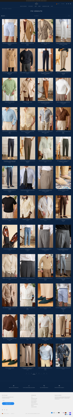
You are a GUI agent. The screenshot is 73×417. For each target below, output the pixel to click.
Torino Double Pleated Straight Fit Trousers (63, 73)
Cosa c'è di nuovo (23, 6)
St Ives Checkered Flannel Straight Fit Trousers (63, 279)
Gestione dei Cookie (34, 406)
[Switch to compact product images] (4, 16)
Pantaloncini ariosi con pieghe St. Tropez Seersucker (63, 308)
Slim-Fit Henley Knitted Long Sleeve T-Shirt (45, 368)
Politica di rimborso (33, 402)
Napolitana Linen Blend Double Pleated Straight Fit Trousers (45, 102)
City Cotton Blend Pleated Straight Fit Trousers (63, 339)
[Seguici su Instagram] (2, 409)
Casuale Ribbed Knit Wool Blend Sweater (27, 72)
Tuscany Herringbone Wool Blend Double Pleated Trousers (63, 249)
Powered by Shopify (36, 413)
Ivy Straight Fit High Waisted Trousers (27, 278)
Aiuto (52, 6)
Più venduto (10, 8)
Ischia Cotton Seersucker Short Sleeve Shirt (63, 132)
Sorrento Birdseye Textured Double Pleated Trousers (45, 190)
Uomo (36, 6)
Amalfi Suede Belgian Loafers (45, 307)
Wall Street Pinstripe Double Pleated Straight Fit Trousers (45, 73)
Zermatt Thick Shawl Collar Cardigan (10, 278)
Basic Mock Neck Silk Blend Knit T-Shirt (9, 219)
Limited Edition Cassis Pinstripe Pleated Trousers (27, 161)
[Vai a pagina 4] (46, 373)
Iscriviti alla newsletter (8, 403)
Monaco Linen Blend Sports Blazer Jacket (27, 44)
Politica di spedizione (34, 401)
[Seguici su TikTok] (6, 409)
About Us (32, 405)
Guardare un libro (45, 6)
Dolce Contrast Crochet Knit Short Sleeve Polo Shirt (45, 339)
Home (3, 8)
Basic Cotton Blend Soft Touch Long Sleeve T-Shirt (9, 339)
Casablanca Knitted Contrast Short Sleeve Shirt (27, 132)
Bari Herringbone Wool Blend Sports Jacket (10, 308)
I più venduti (30, 6)
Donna (39, 6)
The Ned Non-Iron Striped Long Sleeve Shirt (28, 190)
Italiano (62, 3)
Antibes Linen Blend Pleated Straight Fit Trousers (63, 220)
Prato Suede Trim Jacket (45, 43)
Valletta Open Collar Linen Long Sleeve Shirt (27, 308)
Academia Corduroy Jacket (28, 219)
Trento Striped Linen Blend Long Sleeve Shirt (9, 132)
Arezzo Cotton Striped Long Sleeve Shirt (27, 338)
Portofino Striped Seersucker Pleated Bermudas (10, 44)
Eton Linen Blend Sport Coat (45, 219)
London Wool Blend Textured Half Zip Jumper (45, 279)
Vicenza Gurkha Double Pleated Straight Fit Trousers (28, 368)
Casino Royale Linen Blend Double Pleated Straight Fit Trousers (9, 161)
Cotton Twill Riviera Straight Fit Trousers (9, 190)
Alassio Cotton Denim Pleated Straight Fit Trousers (27, 249)
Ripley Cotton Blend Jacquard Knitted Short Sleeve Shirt (45, 132)
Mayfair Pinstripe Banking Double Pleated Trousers (45, 249)
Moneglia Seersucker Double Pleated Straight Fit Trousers (63, 44)
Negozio (5, 8)
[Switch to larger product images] (1, 16)
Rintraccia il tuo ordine (34, 398)
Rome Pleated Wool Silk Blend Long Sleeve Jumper (63, 102)
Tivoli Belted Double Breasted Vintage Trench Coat (9, 73)
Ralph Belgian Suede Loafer (63, 190)
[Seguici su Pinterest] (4, 409)
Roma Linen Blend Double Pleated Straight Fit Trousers (63, 161)
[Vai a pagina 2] (26, 373)
